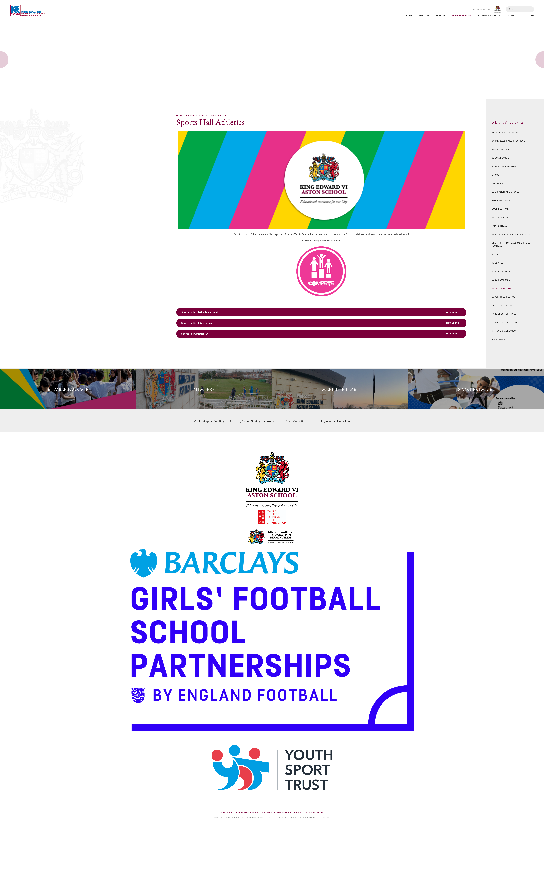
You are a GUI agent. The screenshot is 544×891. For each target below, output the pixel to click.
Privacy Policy (294, 812)
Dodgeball (498, 183)
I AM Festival (499, 226)
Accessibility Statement (262, 812)
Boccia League (500, 158)
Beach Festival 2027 (504, 149)
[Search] (530, 9)
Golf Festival (500, 209)
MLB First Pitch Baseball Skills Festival (511, 244)
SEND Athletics (501, 271)
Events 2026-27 (220, 115)
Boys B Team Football (505, 166)
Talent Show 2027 (503, 305)
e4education (323, 818)
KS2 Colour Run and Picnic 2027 (511, 234)
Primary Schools (196, 115)
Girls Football (501, 200)
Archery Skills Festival (506, 132)
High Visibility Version (234, 812)
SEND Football (501, 280)
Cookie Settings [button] (314, 812)
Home (179, 115)
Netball (496, 254)
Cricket (496, 175)
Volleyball (498, 339)
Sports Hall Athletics (505, 288)
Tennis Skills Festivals (506, 322)
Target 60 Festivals (504, 314)
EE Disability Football (505, 192)
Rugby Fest (498, 263)
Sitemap (281, 812)
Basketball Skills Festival (508, 141)
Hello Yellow (500, 217)
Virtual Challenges (504, 331)
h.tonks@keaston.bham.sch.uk (332, 421)
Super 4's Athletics (503, 297)
